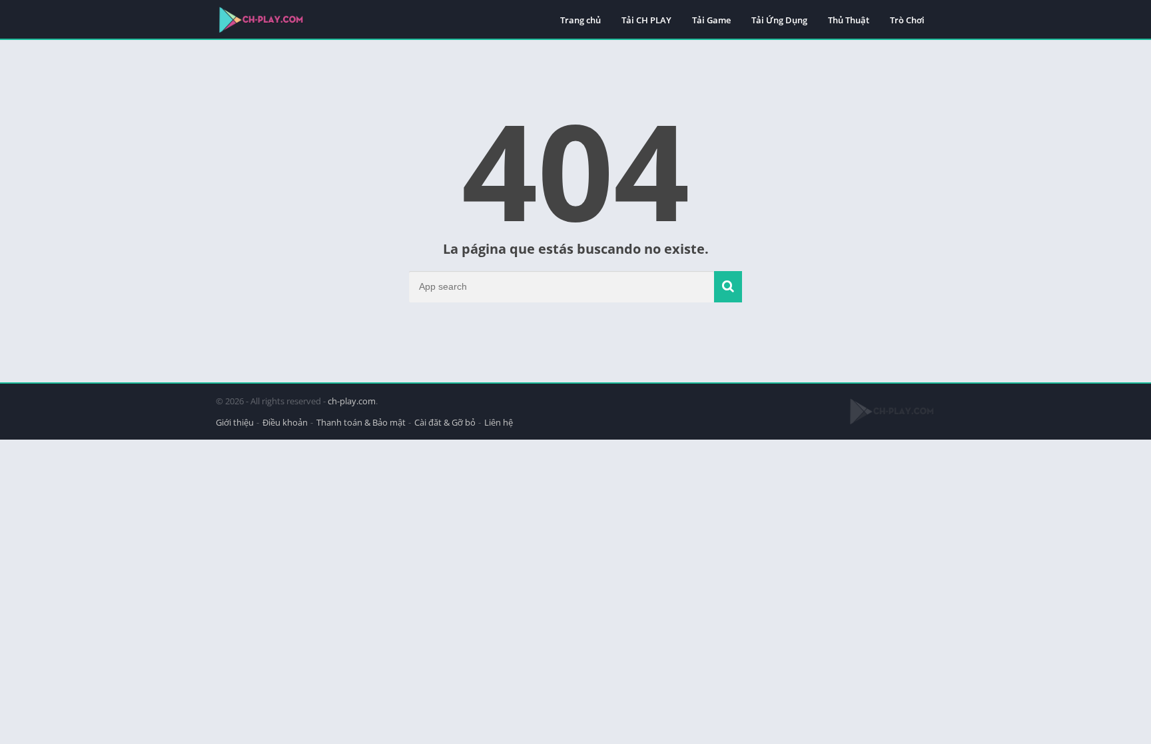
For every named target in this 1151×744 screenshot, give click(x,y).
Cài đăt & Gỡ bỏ (445, 422)
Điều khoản (285, 422)
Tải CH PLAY (646, 20)
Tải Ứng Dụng (779, 20)
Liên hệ (498, 422)
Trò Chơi (907, 20)
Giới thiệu (235, 422)
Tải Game (711, 20)
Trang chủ (580, 20)
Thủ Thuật (848, 20)
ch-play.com (352, 401)
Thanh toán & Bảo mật (361, 422)
